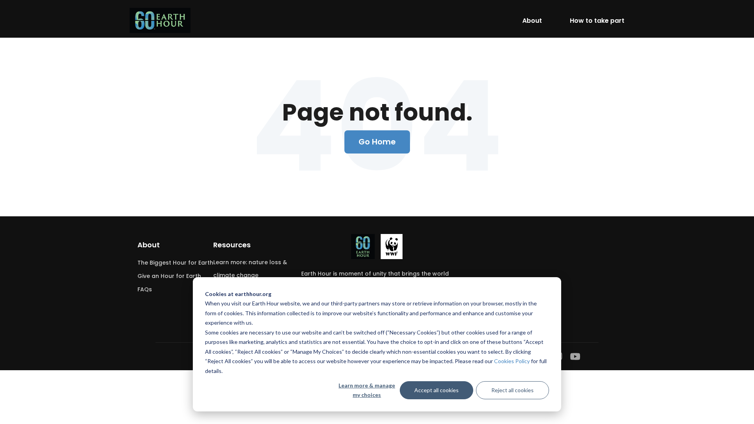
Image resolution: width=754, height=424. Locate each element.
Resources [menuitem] (232, 245)
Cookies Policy (512, 361)
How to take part (597, 20)
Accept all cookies (436, 390)
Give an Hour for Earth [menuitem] (169, 276)
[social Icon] (575, 356)
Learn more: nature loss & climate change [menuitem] (250, 268)
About (532, 20)
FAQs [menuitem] (144, 289)
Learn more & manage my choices (367, 390)
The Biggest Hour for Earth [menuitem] (175, 263)
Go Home (377, 141)
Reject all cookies (512, 390)
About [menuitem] (148, 245)
